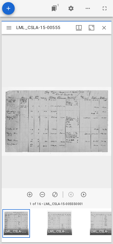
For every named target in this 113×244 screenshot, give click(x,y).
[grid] (56, 225)
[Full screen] (104, 8)
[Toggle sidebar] (9, 27)
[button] (16, 223)
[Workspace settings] (71, 8)
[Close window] (104, 27)
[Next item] (83, 194)
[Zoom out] (42, 194)
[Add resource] (8, 8)
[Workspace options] (87, 8)
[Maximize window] (91, 27)
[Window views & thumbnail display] (79, 27)
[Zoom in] (29, 194)
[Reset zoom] (55, 194)
